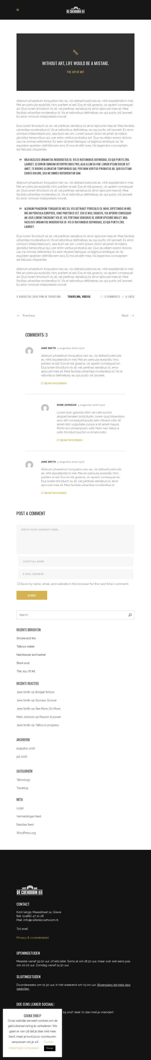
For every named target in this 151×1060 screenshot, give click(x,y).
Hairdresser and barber (31, 654)
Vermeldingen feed (29, 816)
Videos (86, 296)
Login (20, 808)
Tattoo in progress (47, 725)
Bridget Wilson (44, 692)
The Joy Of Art (26, 671)
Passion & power (50, 716)
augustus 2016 (26, 748)
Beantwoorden (55, 383)
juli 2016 (22, 756)
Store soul (23, 663)
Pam (41, 296)
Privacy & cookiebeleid (33, 937)
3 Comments (112, 296)
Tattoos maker (26, 646)
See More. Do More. (48, 708)
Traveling (54, 296)
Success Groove (45, 700)
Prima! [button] (49, 1048)
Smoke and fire (26, 638)
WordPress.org (26, 832)
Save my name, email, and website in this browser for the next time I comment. (74, 584)
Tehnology (23, 779)
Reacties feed (25, 824)
